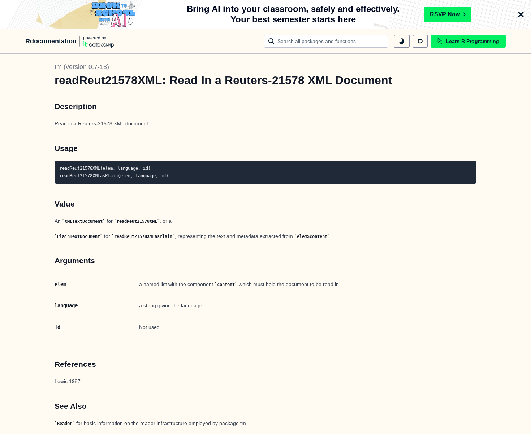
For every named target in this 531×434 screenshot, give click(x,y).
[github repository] (420, 41)
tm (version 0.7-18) (82, 66)
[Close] (521, 14)
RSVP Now (445, 14)
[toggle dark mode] (402, 41)
